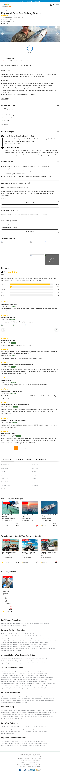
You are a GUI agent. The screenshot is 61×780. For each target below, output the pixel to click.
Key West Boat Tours (44, 671)
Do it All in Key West (6, 718)
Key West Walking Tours (7, 688)
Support (21, 756)
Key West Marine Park (6, 696)
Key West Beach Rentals (20, 671)
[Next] (48, 448)
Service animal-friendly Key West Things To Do (36, 658)
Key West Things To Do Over (46, 648)
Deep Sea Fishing (14, 10)
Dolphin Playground (6, 700)
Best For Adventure (5, 741)
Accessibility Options (24, 758)
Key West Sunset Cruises (18, 685)
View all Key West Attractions (20, 702)
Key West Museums (21, 681)
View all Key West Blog (17, 718)
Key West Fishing (44, 675)
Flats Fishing (35, 485)
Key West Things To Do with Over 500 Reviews (12, 644)
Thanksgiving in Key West (24, 726)
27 (40, 448)
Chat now (5, 23)
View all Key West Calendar (7, 733)
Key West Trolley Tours (30, 685)
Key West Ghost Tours (18, 677)
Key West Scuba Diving (20, 683)
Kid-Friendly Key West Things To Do (27, 633)
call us (12, 21)
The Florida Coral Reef (47, 710)
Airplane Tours (35, 464)
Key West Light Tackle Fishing (8, 681)
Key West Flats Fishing (6, 677)
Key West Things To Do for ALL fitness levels (34, 663)
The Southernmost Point (18, 700)
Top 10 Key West (23, 745)
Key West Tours (7, 459)
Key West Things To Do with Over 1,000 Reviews (36, 644)
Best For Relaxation (30, 741)
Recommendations (40, 459)
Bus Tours (34, 471)
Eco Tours (34, 478)
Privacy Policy (23, 760)
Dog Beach (45, 698)
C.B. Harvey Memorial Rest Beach (33, 698)
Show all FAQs (30, 203)
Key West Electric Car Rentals (32, 675)
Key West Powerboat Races (38, 726)
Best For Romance (40, 741)
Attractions (19, 459)
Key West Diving (26, 710)
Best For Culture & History (18, 741)
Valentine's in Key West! (49, 729)
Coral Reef (51, 698)
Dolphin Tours (4, 478)
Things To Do (7, 10)
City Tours (3, 475)
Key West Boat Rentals (32, 671)
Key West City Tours (17, 673)
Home (2, 10)
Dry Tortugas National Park (28, 696)
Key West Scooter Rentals (7, 683)
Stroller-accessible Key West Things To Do (11, 660)
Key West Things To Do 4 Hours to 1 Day (46, 640)
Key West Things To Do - (9, 648)
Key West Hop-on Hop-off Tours (9, 679)
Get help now (30, 231)
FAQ (29, 756)
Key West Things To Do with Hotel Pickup (38, 635)
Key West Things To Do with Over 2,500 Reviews (13, 646)
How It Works (32, 754)
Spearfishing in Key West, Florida (9, 716)
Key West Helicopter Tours (45, 677)
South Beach (21, 698)
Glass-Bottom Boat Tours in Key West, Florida (39, 714)
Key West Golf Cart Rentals (31, 677)
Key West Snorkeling (6, 685)
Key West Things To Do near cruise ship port (11, 663)
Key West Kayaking (47, 679)
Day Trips (34, 475)
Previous (2, 33)
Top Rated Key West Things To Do (9, 633)
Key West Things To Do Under (34, 646)
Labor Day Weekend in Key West (9, 726)
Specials (26, 754)
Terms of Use (31, 760)
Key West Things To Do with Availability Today (12, 623)
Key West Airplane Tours (7, 671)
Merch (21, 754)
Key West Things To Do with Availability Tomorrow (37, 623)
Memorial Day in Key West (31, 731)
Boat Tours (3, 471)
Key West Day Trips (27, 673)
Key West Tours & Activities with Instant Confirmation (14, 635)
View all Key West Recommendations (37, 745)
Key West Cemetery (29, 700)
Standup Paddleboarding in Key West (48, 712)
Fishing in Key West (22, 712)
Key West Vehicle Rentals (44, 685)
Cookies (38, 760)
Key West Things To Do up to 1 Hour (9, 640)
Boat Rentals (35, 468)
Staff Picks (45, 743)
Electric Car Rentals (6, 481)
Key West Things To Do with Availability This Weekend (14, 625)
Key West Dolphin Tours (6, 675)
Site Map (22, 766)
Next (57, 33)
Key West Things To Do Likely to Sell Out (11, 650)
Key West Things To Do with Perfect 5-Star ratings (37, 638)
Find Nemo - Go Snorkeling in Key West (27, 716)
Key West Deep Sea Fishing (40, 673)
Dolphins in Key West (33, 712)
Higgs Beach (13, 698)
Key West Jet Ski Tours (36, 679)
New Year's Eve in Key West (8, 729)
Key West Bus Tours (6, 673)
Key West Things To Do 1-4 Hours (28, 640)
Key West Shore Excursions (35, 743)
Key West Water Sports (19, 688)
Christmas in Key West (21, 729)
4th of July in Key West (43, 731)
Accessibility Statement (36, 758)
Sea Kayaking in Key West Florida (9, 714)
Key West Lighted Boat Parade (35, 729)
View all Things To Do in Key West (46, 688)
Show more (30, 212)
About (25, 756)
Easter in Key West (18, 731)
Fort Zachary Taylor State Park (43, 696)
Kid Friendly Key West (6, 710)
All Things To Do (5, 464)
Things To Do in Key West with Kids (9, 745)
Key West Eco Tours (18, 675)
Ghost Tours (4, 488)
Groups (38, 754)
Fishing (33, 481)
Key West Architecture (6, 702)
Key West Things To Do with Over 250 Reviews (36, 642)
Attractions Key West (33, 762)
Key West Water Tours (31, 688)
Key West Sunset (22, 714)
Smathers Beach (5, 698)
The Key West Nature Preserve (8, 712)
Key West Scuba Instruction (34, 683)
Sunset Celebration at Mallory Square (45, 700)
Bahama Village (16, 696)
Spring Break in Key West (7, 731)
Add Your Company (36, 756)
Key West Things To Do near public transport (33, 660)
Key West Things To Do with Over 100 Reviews (12, 642)
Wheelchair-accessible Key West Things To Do (12, 658)
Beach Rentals (4, 468)
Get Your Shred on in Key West (45, 716)
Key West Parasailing (32, 681)
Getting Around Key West (7, 743)
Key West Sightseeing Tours (48, 683)
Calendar (28, 459)
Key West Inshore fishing (24, 679)
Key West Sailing (42, 681)
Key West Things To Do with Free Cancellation (12, 638)
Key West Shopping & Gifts (21, 743)
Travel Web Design (30, 766)
